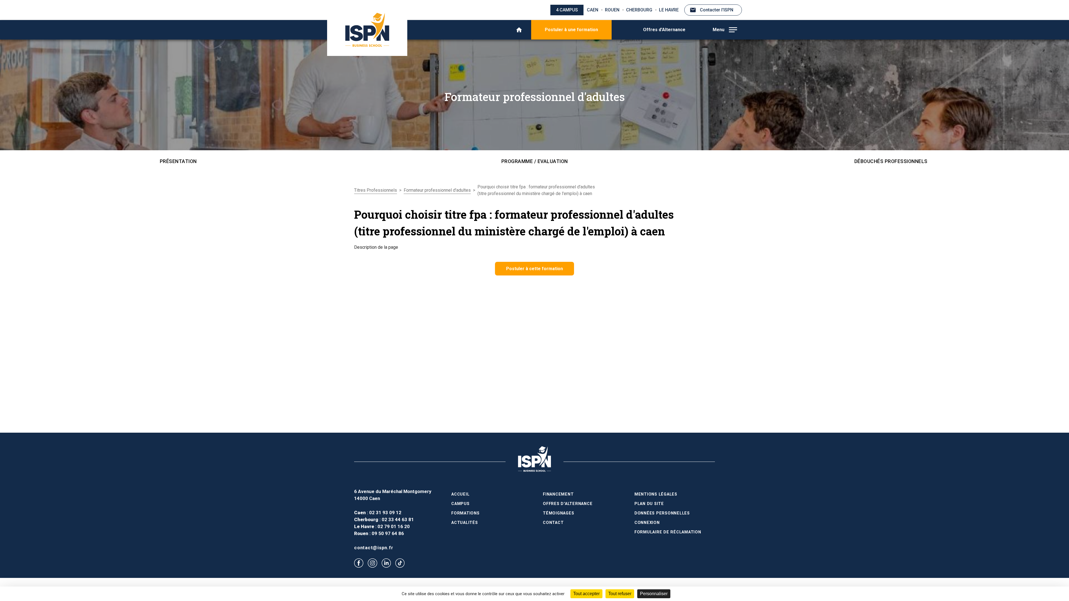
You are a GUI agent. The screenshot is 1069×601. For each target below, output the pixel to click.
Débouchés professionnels (891, 161)
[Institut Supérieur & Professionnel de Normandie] (367, 30)
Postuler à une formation (571, 29)
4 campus (567, 10)
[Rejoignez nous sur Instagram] (372, 563)
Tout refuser (619, 593)
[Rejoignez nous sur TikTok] (400, 563)
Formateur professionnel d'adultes (437, 190)
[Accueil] (519, 30)
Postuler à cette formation (534, 268)
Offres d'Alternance (664, 29)
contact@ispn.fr (373, 547)
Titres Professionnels (375, 190)
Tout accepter (586, 593)
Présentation (178, 161)
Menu (718, 29)
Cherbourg (639, 10)
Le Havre (669, 10)
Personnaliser (654, 593)
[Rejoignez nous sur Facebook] (358, 563)
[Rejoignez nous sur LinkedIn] (386, 563)
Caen (592, 10)
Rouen (612, 10)
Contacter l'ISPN (716, 10)
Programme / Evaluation (534, 161)
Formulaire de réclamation (667, 532)
